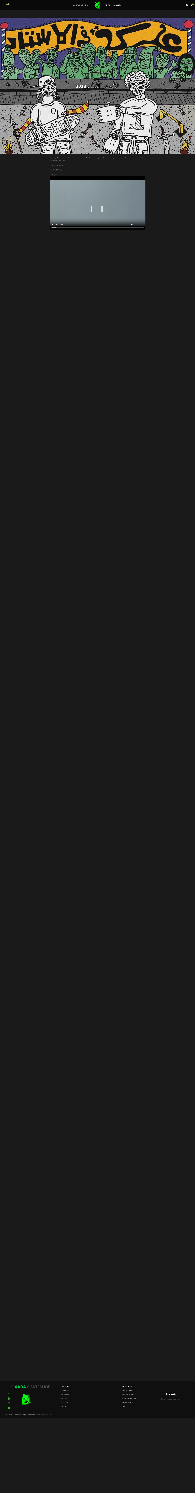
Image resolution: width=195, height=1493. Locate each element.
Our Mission (64, 1395)
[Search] (3, 5)
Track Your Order (128, 1395)
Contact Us (64, 1391)
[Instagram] (9, 1394)
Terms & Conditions (129, 1398)
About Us (64, 1387)
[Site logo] (97, 5)
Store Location (65, 1402)
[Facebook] (9, 1399)
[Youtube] (9, 1408)
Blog (123, 1406)
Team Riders (64, 1406)
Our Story (63, 1398)
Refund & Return (128, 1402)
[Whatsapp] (9, 1403)
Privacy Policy (127, 1391)
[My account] (187, 5)
